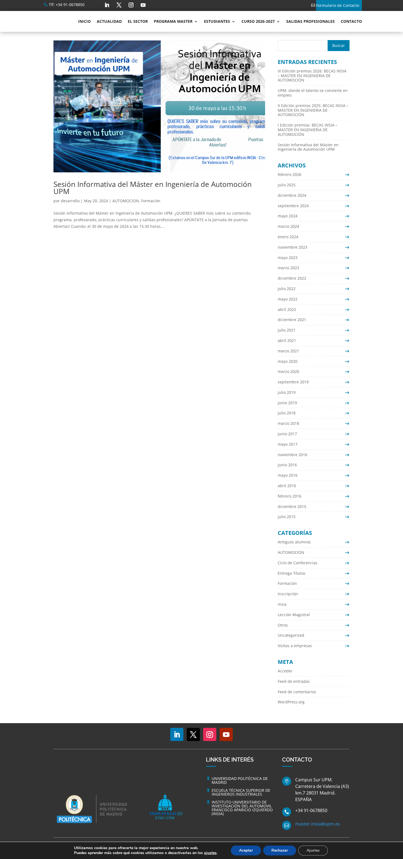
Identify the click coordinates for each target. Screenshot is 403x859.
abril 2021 (287, 340)
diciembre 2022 (292, 278)
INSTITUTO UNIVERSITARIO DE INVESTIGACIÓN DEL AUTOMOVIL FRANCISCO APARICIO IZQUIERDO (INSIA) (242, 807)
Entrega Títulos (291, 573)
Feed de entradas (294, 681)
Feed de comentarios (297, 691)
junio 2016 (287, 464)
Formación (150, 200)
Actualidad (109, 21)
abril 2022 (287, 309)
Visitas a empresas (295, 645)
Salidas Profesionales (310, 21)
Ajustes (313, 850)
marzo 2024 (288, 226)
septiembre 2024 (293, 205)
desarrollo (70, 200)
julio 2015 (287, 516)
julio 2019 (287, 392)
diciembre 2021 (292, 319)
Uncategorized (291, 635)
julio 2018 (287, 413)
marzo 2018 (288, 423)
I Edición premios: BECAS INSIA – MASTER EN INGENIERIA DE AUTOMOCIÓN (307, 129)
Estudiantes (217, 21)
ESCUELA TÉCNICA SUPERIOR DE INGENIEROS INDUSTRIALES (241, 792)
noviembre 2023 (292, 247)
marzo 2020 (288, 371)
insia (282, 604)
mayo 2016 (287, 475)
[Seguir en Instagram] (131, 5)
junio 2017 (287, 433)
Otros (283, 625)
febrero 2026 (289, 174)
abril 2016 (287, 485)
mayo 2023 (287, 257)
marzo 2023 (288, 267)
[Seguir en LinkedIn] (107, 5)
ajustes (210, 852)
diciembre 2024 (292, 195)
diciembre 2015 (292, 506)
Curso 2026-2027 (258, 21)
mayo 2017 (287, 444)
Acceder (285, 670)
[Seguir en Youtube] (143, 5)
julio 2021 (287, 330)
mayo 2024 (287, 215)
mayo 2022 (287, 299)
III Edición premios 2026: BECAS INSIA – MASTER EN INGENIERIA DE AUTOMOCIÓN (312, 75)
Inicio (84, 21)
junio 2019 (287, 402)
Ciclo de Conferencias (297, 562)
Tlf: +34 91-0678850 (66, 4)
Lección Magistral (294, 614)
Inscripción (288, 593)
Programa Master (173, 21)
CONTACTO (351, 21)
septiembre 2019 (293, 381)
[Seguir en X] (119, 5)
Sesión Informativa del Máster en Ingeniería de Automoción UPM (152, 187)
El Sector (138, 21)
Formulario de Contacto (337, 5)
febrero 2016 (289, 496)
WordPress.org (291, 701)
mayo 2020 (287, 361)
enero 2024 (288, 236)
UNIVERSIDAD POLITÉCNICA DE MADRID (240, 780)
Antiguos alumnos (294, 541)
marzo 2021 (288, 350)
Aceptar (246, 850)
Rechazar (279, 850)
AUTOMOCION (125, 200)
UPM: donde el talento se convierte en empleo (313, 93)
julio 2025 (287, 184)
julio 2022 (287, 288)
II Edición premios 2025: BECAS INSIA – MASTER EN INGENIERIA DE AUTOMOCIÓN (313, 110)
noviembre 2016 (292, 454)
